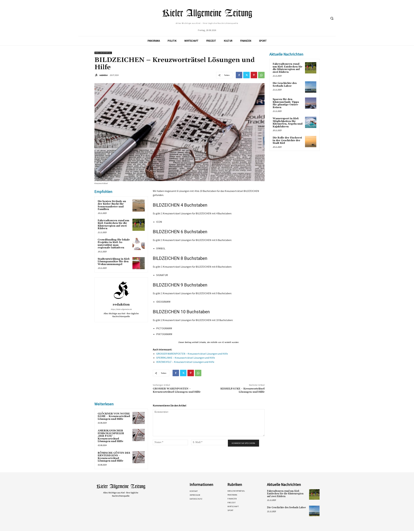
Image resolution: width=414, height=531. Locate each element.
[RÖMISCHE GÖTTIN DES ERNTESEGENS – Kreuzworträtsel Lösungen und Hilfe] (138, 457)
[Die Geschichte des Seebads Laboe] (310, 87)
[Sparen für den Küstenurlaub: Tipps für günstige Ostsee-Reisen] (310, 103)
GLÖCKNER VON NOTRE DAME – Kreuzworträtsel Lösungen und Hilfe (114, 416)
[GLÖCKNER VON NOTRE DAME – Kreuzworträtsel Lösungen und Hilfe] (138, 418)
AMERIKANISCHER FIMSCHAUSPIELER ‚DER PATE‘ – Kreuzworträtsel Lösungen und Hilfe (111, 436)
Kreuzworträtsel (103, 53)
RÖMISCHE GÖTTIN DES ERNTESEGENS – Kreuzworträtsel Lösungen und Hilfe (114, 457)
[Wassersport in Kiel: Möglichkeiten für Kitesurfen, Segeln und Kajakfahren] (310, 122)
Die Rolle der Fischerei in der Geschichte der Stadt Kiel (287, 140)
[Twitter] (246, 75)
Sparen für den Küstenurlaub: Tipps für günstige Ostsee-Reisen (286, 103)
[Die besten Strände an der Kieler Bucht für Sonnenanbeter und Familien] (138, 205)
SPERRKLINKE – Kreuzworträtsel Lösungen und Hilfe (185, 357)
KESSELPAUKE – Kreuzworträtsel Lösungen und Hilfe (242, 390)
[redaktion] (96, 75)
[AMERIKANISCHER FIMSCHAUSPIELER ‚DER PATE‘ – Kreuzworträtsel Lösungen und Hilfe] (138, 435)
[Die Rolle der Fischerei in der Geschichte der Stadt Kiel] (310, 141)
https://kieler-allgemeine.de (121, 309)
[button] (332, 18)
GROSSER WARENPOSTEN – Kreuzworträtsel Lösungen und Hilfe (192, 353)
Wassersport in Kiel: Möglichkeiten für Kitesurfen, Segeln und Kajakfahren (287, 122)
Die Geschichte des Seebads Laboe (285, 84)
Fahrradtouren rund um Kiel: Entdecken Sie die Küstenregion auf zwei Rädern (113, 224)
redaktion (103, 75)
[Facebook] (239, 75)
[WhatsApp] (261, 75)
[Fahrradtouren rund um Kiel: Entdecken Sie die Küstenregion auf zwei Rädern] (138, 225)
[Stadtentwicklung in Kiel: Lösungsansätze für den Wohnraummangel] (138, 263)
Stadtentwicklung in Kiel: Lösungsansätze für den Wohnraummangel (114, 261)
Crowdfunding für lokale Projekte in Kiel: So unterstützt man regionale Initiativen (114, 243)
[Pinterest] (254, 75)
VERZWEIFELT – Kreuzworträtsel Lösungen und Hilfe (185, 361)
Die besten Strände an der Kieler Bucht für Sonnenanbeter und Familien (112, 205)
